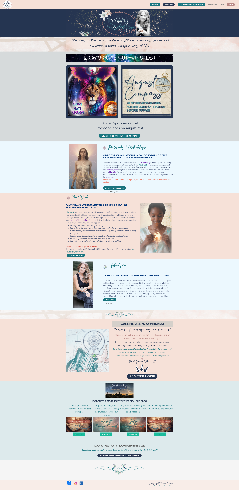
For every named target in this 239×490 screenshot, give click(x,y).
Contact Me (212, 4)
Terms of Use (168, 486)
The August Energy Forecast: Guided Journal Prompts (79, 408)
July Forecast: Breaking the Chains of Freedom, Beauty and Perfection (133, 408)
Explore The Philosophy (114, 188)
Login (222, 4)
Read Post (79, 434)
